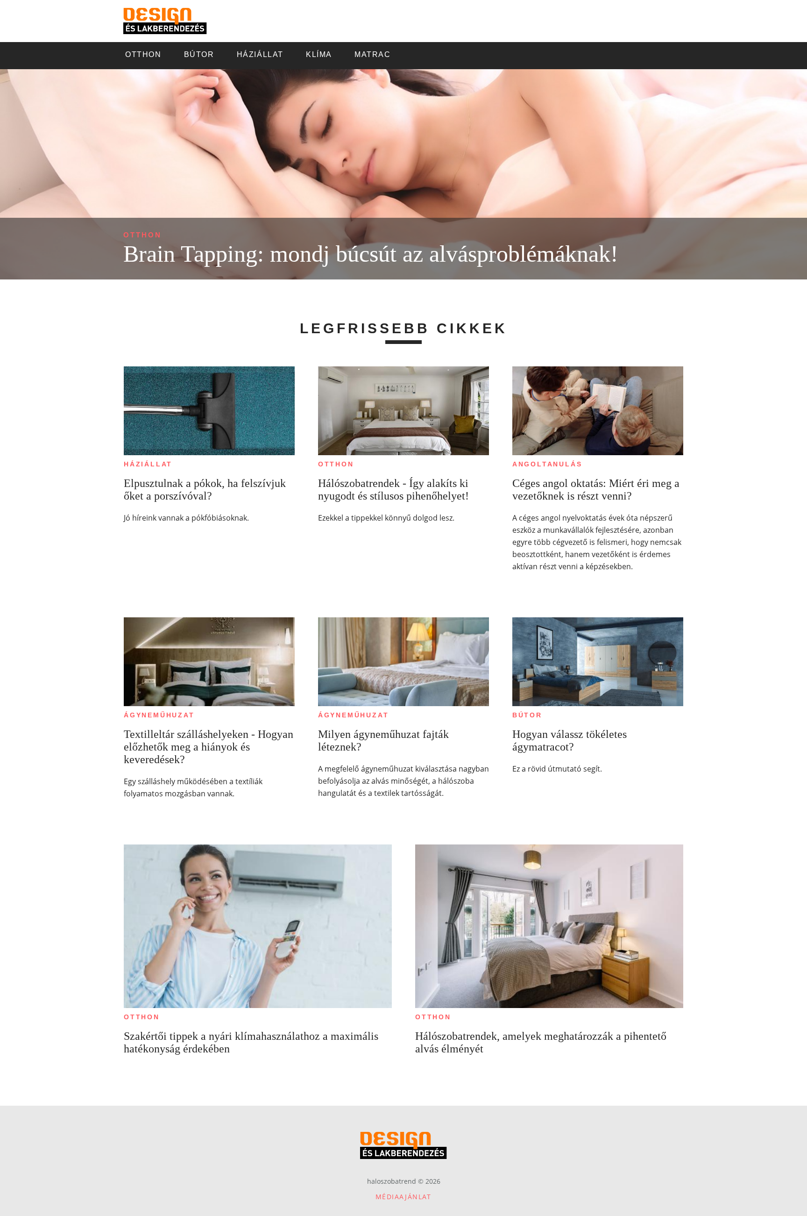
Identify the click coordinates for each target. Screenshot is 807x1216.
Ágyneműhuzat (159, 715)
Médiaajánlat (403, 1196)
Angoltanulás (547, 464)
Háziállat (148, 464)
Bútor (527, 715)
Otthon (142, 235)
